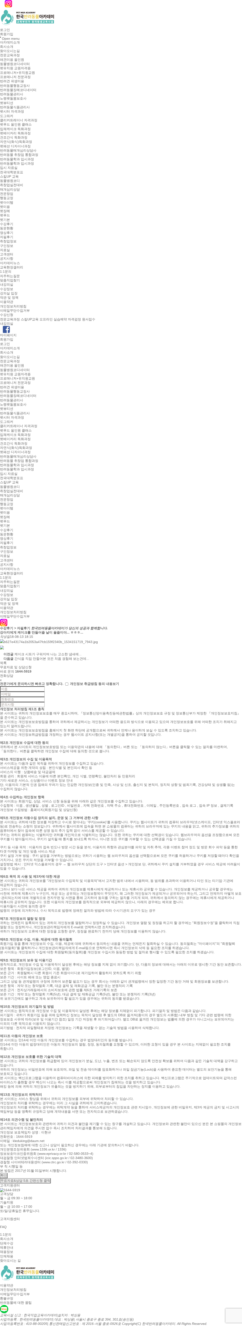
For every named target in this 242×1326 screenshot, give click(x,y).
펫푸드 (5, 215)
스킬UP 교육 (9, 176)
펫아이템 (6, 202)
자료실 (5, 250)
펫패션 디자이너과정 (15, 146)
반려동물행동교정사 (15, 86)
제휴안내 (6, 1247)
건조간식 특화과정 (13, 137)
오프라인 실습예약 (53, 319)
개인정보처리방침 (13, 306)
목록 (3, 663)
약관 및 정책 (9, 297)
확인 (3, 1175)
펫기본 (5, 220)
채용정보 (6, 1252)
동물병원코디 (10, 181)
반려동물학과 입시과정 (17, 159)
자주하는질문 (10, 276)
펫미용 (5, 207)
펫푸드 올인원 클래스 (16, 125)
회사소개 (6, 46)
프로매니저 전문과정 (15, 77)
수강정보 (6, 289)
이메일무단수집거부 (15, 310)
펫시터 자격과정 (12, 112)
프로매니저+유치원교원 (17, 72)
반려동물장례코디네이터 (18, 90)
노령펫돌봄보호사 (13, 99)
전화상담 (6, 676)
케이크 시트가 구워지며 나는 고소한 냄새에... (48, 654)
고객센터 (6, 254)
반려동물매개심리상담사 (18, 150)
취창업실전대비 (11, 185)
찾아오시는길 (10, 51)
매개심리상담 (10, 189)
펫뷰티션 (6, 103)
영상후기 (6, 233)
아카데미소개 (10, 42)
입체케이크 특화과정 (15, 129)
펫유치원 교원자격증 (15, 68)
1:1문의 (5, 272)
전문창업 (6, 194)
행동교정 (6, 198)
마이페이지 (8, 335)
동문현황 (6, 228)
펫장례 (5, 211)
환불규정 (6, 1298)
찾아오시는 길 (10, 1260)
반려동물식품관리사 (15, 107)
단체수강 (6, 1243)
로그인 (5, 30)
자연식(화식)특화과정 (16, 142)
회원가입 (6, 34)
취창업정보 (8, 241)
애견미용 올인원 (12, 59)
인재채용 (6, 1256)
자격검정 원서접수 (81, 319)
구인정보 (6, 246)
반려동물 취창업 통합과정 (19, 155)
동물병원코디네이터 (15, 64)
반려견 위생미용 (12, 81)
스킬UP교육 (30, 319)
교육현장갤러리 (11, 267)
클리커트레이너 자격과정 (18, 120)
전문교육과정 (10, 55)
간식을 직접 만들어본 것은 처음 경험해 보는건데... (51, 659)
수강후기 (6, 224)
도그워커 (6, 116)
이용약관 (6, 302)
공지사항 (6, 259)
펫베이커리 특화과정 (15, 133)
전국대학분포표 (11, 172)
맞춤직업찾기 (10, 280)
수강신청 (6, 315)
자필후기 (6, 237)
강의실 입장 (8, 293)
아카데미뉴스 (10, 263)
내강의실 (6, 285)
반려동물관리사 (11, 94)
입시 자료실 (8, 168)
